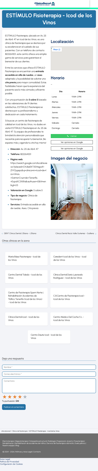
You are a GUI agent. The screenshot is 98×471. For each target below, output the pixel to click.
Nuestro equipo (8, 445)
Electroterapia (8, 441)
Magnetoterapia (21, 441)
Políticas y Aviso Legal (23, 452)
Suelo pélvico (80, 443)
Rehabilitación (8, 443)
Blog (17, 445)
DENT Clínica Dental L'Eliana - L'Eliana (20, 233)
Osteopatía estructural (38, 441)
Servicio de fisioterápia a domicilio (60, 443)
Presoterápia (79, 441)
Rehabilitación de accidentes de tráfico (30, 443)
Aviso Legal (5, 459)
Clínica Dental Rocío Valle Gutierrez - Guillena (75, 233)
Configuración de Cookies (11, 464)
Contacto (37, 452)
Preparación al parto (65, 441)
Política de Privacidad (9, 461)
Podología (52, 441)
